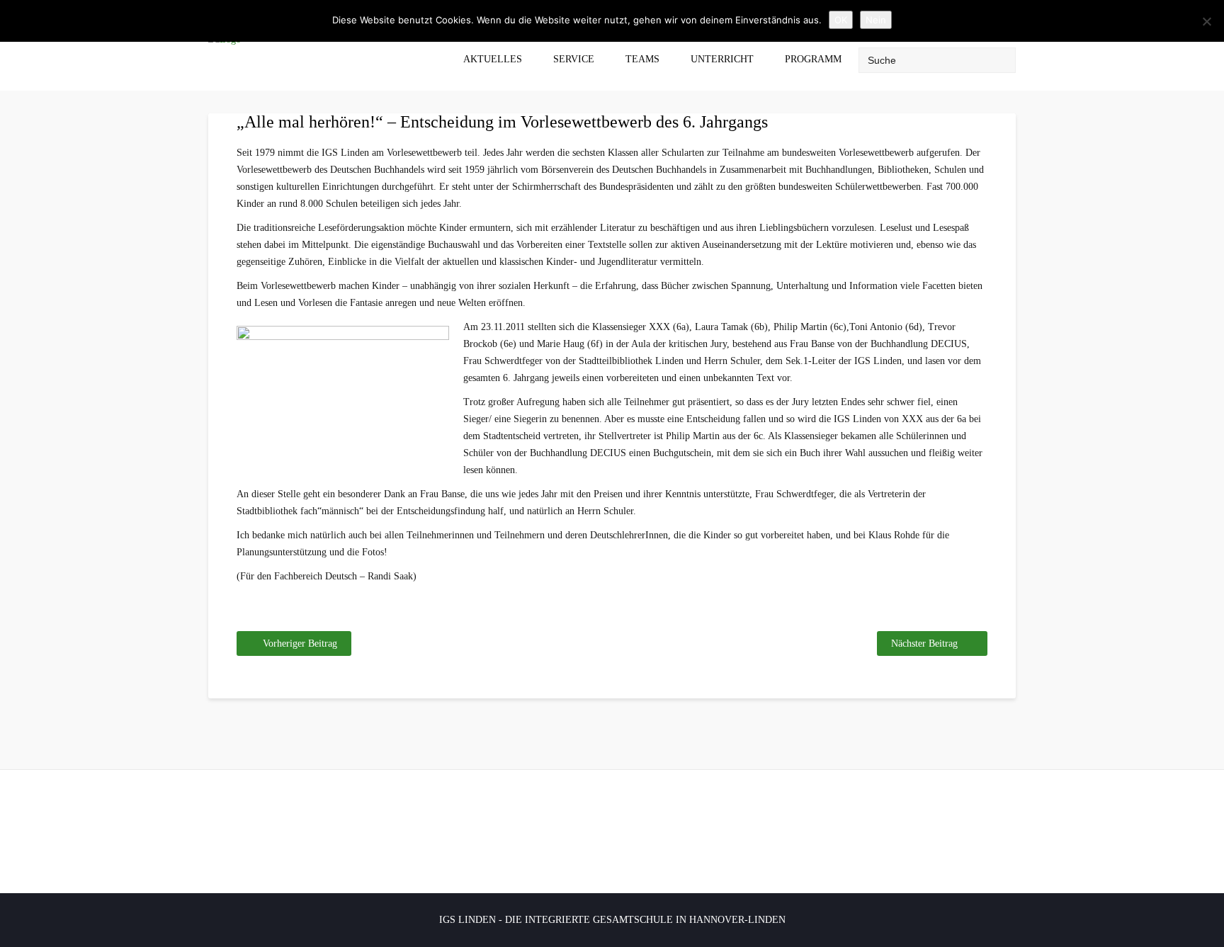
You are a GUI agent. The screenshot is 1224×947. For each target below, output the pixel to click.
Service (573, 59)
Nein (876, 19)
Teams (642, 59)
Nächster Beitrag (924, 643)
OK (840, 19)
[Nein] (1206, 21)
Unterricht (722, 59)
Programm (813, 59)
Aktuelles (492, 59)
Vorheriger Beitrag (300, 643)
